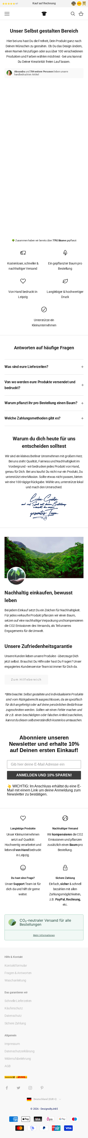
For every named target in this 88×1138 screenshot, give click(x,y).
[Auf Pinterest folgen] (42, 1088)
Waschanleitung (15, 980)
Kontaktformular (16, 965)
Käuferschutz (14, 1008)
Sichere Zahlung (15, 1023)
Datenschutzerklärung (19, 1051)
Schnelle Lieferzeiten (18, 1001)
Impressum (12, 1044)
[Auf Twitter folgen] (18, 1088)
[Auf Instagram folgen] (30, 1088)
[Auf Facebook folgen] (7, 1088)
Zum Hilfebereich (26, 679)
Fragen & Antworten (18, 973)
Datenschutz (13, 1015)
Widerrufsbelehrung (18, 1058)
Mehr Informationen (44, 935)
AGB (8, 1066)
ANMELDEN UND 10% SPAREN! (44, 775)
